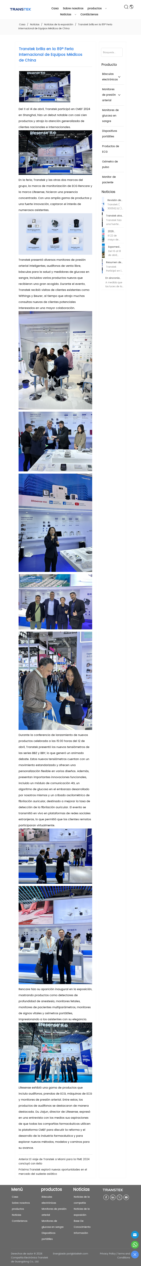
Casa (55, 8)
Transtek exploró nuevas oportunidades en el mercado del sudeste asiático (53, 1172)
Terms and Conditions (123, 1256)
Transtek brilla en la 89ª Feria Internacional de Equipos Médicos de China (65, 26)
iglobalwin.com (79, 1254)
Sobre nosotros (73, 8)
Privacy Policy (108, 1254)
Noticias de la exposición (58, 25)
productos (95, 8)
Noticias (65, 14)
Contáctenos (89, 14)
